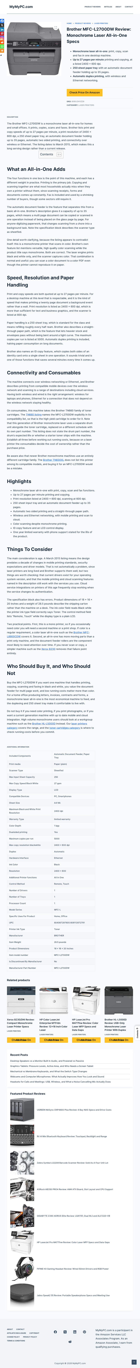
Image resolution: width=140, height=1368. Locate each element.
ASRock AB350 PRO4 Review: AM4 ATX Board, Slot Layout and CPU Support (75, 1189)
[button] (137, 1033)
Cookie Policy (13, 1337)
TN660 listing (34, 414)
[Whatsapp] (2, 46)
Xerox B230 (48, 649)
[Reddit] (2, 42)
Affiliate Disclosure (16, 1333)
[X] (2, 25)
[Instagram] (2, 38)
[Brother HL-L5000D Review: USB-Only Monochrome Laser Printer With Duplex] (119, 1000)
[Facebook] (2, 21)
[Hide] (1, 55)
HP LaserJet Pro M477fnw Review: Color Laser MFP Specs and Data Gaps (73, 1242)
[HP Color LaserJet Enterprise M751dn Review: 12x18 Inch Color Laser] (54, 1000)
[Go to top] (134, 1362)
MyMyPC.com (21, 7)
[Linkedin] (2, 29)
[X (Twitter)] (65, 1332)
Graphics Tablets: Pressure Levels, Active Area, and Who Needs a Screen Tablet (51, 1066)
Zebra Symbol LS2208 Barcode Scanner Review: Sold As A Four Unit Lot (72, 1162)
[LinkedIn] (75, 1332)
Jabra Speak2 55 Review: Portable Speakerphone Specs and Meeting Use (73, 1295)
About (118, 7)
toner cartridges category (64, 727)
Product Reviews (93, 7)
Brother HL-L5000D (44, 723)
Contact (129, 7)
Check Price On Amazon (84, 92)
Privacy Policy (30, 1337)
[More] (2, 51)
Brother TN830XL (53, 459)
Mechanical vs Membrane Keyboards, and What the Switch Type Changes (48, 1071)
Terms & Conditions (16, 1341)
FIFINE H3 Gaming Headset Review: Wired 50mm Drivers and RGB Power (73, 1269)
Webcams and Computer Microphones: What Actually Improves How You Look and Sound (57, 1076)
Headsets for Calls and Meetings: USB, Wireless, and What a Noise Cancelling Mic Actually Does (60, 1081)
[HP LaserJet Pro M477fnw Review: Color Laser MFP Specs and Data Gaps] (86, 1000)
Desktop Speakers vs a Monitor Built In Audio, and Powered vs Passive (47, 1061)
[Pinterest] (2, 34)
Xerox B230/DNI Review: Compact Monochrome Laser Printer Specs (20, 1023)
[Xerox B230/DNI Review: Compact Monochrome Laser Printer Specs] (21, 1000)
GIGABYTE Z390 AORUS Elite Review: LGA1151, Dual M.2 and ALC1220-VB (73, 1216)
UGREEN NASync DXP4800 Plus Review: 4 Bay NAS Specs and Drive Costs (74, 1110)
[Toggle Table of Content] (58, 154)
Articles (108, 7)
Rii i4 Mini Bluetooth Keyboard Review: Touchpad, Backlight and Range (72, 1136)
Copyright (34, 1333)
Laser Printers (86, 105)
